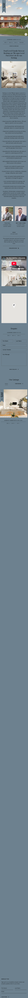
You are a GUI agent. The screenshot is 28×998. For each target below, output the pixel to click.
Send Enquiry (13, 369)
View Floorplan (14, 46)
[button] (14, 263)
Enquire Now (13, 248)
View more (18, 383)
